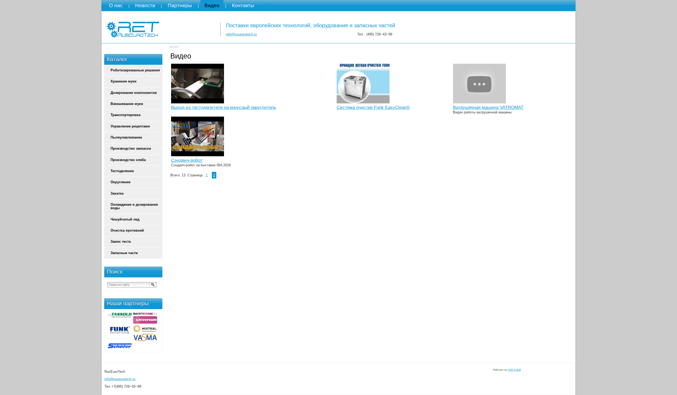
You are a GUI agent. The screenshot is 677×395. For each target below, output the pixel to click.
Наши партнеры (128, 303)
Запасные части (124, 253)
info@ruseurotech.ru (241, 34)
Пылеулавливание (126, 137)
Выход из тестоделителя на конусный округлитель (223, 107)
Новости (145, 5)
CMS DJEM (514, 370)
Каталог (117, 59)
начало (174, 46)
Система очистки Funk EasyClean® (373, 107)
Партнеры (180, 5)
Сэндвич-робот (187, 160)
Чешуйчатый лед (125, 219)
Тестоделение (122, 171)
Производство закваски (131, 148)
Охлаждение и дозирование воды (134, 206)
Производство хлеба (128, 160)
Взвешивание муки (127, 104)
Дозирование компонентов (134, 93)
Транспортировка (125, 115)
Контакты (243, 5)
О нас (116, 5)
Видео (211, 5)
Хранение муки (123, 81)
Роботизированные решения (135, 70)
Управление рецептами (130, 126)
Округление (120, 182)
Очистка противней (127, 230)
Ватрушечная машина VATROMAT (488, 107)
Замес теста (121, 242)
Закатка (117, 193)
